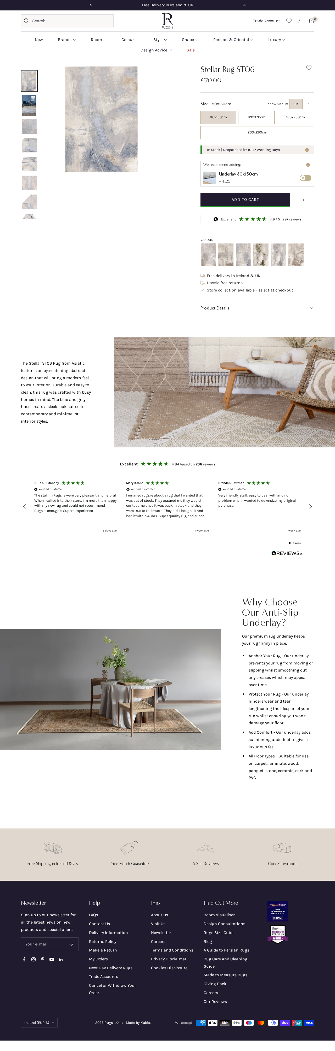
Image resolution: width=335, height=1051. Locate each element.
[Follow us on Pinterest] (42, 959)
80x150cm (218, 117)
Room (96, 39)
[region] (167, 506)
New (39, 39)
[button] (257, 308)
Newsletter (161, 932)
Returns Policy (102, 941)
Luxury (274, 39)
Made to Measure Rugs (225, 974)
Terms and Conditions (172, 950)
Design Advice (154, 49)
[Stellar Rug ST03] (278, 254)
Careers (158, 941)
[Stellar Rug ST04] (261, 254)
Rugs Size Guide (219, 932)
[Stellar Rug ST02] (296, 254)
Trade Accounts (103, 976)
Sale (191, 49)
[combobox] (71, 21)
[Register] (71, 944)
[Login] (300, 21)
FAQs (93, 914)
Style (158, 39)
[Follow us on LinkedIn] (61, 959)
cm (295, 104)
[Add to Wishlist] (308, 69)
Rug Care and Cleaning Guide (225, 962)
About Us (159, 914)
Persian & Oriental (231, 39)
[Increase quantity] (311, 200)
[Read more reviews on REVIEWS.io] (287, 554)
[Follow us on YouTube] (51, 959)
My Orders (98, 958)
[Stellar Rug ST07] (226, 254)
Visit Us (158, 923)
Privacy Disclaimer (168, 958)
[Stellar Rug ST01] (208, 254)
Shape (188, 39)
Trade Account (266, 20)
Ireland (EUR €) (36, 1022)
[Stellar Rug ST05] (243, 254)
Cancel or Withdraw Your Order (112, 989)
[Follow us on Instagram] (33, 959)
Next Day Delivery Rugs (110, 967)
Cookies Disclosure (169, 967)
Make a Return (103, 950)
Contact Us (99, 923)
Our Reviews (215, 1001)
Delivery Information (108, 932)
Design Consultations (224, 923)
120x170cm (256, 117)
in (308, 104)
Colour (127, 39)
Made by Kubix (138, 1022)
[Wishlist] (289, 21)
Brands (64, 39)
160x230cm (295, 117)
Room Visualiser (219, 914)
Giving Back (215, 983)
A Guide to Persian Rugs (226, 950)
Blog (208, 941)
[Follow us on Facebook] (24, 959)
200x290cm (257, 132)
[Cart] (311, 21)
